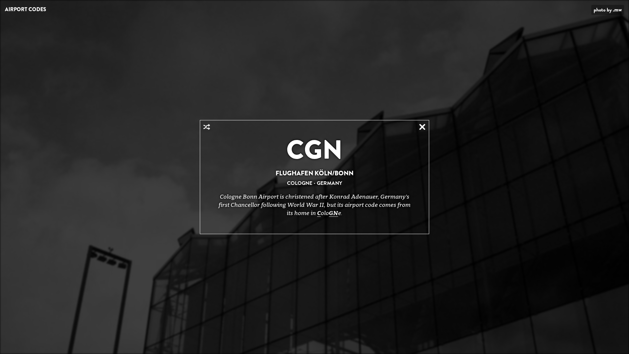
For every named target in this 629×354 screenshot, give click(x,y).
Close (422, 126)
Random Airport (206, 126)
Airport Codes (25, 9)
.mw (617, 9)
